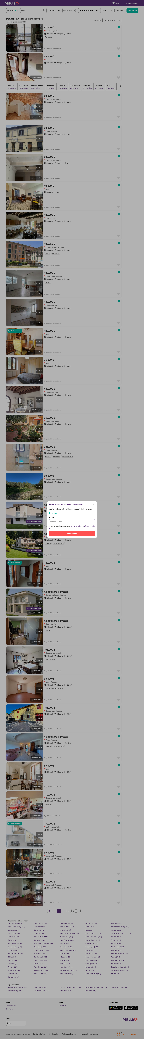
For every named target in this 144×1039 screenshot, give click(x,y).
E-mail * (52, 517)
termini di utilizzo (76, 526)
